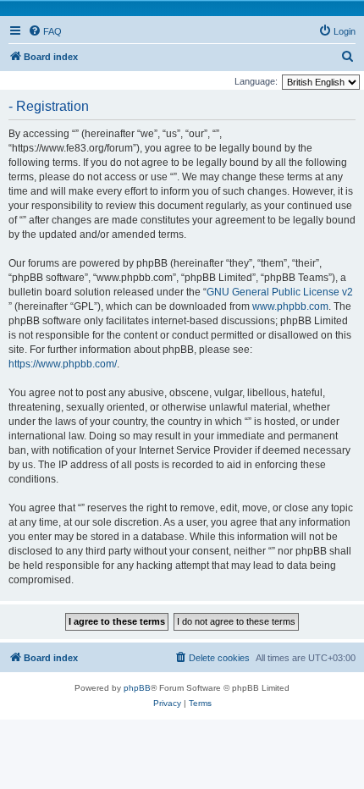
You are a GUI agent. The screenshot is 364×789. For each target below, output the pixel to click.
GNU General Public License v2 (280, 292)
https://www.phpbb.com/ (62, 364)
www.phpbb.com (290, 306)
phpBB (137, 687)
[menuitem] (45, 31)
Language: (256, 81)
